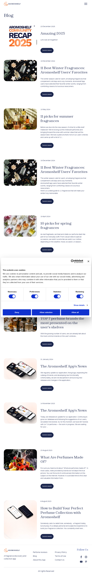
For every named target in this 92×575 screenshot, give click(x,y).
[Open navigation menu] (85, 3)
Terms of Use (60, 556)
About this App (39, 560)
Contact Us (59, 560)
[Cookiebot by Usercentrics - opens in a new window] (72, 261)
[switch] (34, 296)
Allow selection (46, 312)
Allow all (75, 312)
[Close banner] (88, 261)
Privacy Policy (61, 552)
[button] (47, 50)
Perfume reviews (40, 552)
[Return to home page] (12, 4)
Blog (35, 556)
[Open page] (20, 36)
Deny (17, 312)
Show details (79, 305)
